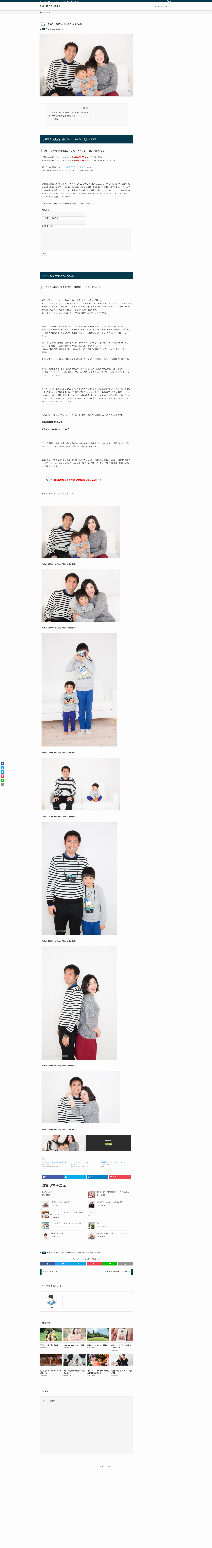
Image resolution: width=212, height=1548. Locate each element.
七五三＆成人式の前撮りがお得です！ (55, 1162)
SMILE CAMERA (50, 6)
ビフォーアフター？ (94, 1212)
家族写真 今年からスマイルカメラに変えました (113, 1233)
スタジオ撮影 (90, 1252)
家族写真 (97, 1252)
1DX (50, 1252)
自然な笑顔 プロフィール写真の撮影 (109, 1202)
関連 (56, 119)
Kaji (51, 1308)
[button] (47, 1263)
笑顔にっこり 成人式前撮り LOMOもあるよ (112, 1192)
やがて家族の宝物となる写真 (63, 116)
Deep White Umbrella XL (68, 1252)
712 (97, 1223)
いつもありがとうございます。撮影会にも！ (65, 1223)
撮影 (43, 29)
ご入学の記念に (47, 1192)
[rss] (168, 1)
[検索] (170, 1)
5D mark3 (56, 1252)
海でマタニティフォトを (79, 1162)
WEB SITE (70, 167)
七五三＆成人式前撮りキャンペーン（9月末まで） (72, 112)
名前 (46, 210)
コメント (47, 226)
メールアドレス (50, 218)
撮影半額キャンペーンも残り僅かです (114, 1162)
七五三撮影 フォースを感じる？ (62, 1202)
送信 (44, 253)
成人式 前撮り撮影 (57, 1233)
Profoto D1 (81, 1252)
